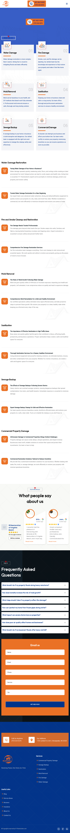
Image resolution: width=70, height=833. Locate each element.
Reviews (6, 802)
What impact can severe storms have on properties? (21, 615)
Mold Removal (9, 91)
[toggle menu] (67, 3)
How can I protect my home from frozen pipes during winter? (24, 608)
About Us (7, 811)
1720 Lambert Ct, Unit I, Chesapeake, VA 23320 (52, 741)
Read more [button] (29, 541)
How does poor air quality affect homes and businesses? (22, 622)
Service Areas (8, 798)
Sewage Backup (10, 127)
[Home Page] (7, 759)
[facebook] (62, 829)
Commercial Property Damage (48, 760)
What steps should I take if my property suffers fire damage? (24, 600)
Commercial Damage (47, 127)
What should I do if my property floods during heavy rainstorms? (25, 585)
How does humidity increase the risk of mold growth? (21, 593)
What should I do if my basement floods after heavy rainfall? (24, 630)
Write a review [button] (15, 538)
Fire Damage (43, 52)
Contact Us (7, 815)
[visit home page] (5, 4)
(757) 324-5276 (16, 741)
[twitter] (58, 829)
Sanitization (43, 91)
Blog (5, 794)
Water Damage (10, 52)
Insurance (7, 807)
